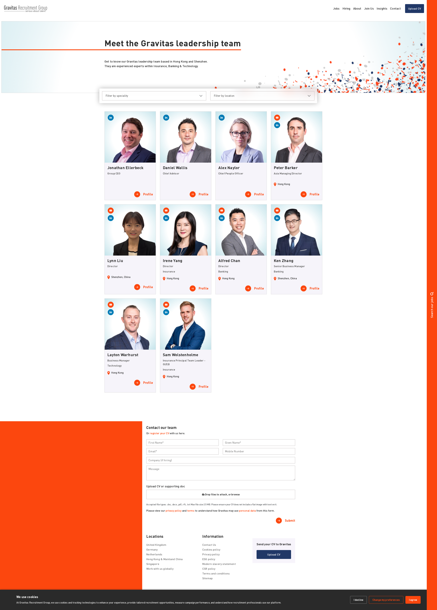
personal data (247, 510)
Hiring (346, 8)
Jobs (336, 8)
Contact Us (209, 544)
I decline (358, 599)
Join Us (369, 8)
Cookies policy (211, 549)
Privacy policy (211, 554)
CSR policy (208, 568)
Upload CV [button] (414, 8)
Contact (395, 8)
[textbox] (182, 442)
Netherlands (154, 554)
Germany (152, 549)
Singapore (152, 563)
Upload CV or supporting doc (165, 486)
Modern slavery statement (219, 563)
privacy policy (173, 510)
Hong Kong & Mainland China (164, 559)
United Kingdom (156, 544)
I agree (413, 599)
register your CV (159, 433)
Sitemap (207, 578)
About (357, 8)
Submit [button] (290, 520)
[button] (274, 554)
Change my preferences (386, 599)
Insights (382, 8)
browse (235, 494)
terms (190, 510)
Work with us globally (159, 568)
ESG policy (208, 559)
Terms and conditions (216, 573)
